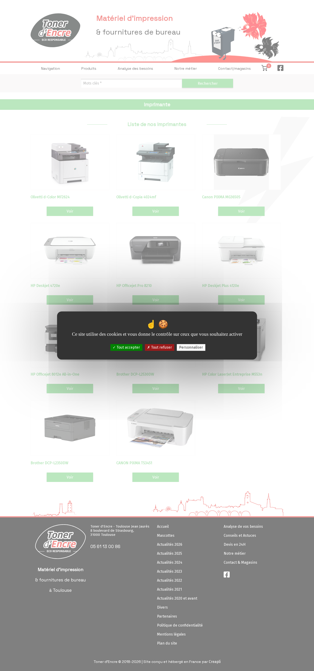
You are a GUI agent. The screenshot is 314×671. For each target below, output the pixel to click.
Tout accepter (128, 347)
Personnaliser (191, 347)
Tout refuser (161, 347)
